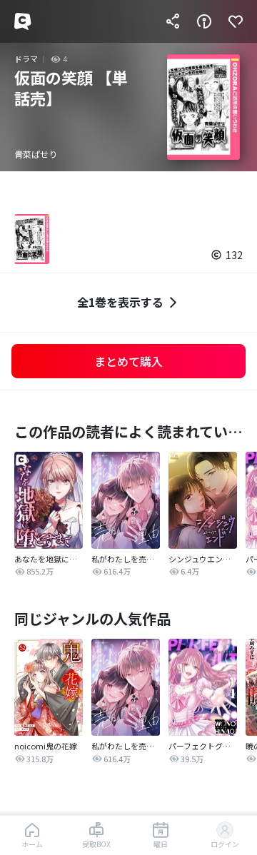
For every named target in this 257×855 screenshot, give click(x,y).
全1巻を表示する (120, 301)
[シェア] (172, 21)
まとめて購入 (128, 361)
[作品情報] (204, 21)
